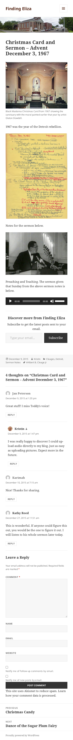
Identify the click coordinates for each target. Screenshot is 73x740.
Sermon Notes (13, 362)
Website (11, 653)
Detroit (59, 359)
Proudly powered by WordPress (22, 735)
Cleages (50, 359)
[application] (36, 301)
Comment (13, 577)
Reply (11, 414)
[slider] (60, 300)
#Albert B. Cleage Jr (36, 362)
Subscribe (56, 338)
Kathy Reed (20, 513)
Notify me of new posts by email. (24, 680)
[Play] (10, 301)
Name (9, 623)
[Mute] (52, 301)
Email (9, 638)
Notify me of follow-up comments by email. (30, 671)
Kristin (37, 359)
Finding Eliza (18, 8)
